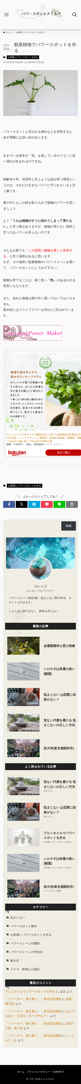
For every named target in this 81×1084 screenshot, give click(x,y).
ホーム (20, 1071)
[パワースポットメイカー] (40, 14)
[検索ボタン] (74, 14)
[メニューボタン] (6, 14)
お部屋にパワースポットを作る (23, 57)
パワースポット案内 (23, 926)
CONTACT (58, 1071)
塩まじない (17, 917)
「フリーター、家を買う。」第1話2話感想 (33, 999)
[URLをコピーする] (72, 504)
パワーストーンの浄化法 (26, 952)
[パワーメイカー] (32, 339)
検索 (69, 525)
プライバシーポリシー (38, 1071)
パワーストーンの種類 (25, 943)
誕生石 (14, 960)
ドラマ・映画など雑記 (25, 969)
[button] (9, 504)
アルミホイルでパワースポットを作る (30, 991)
